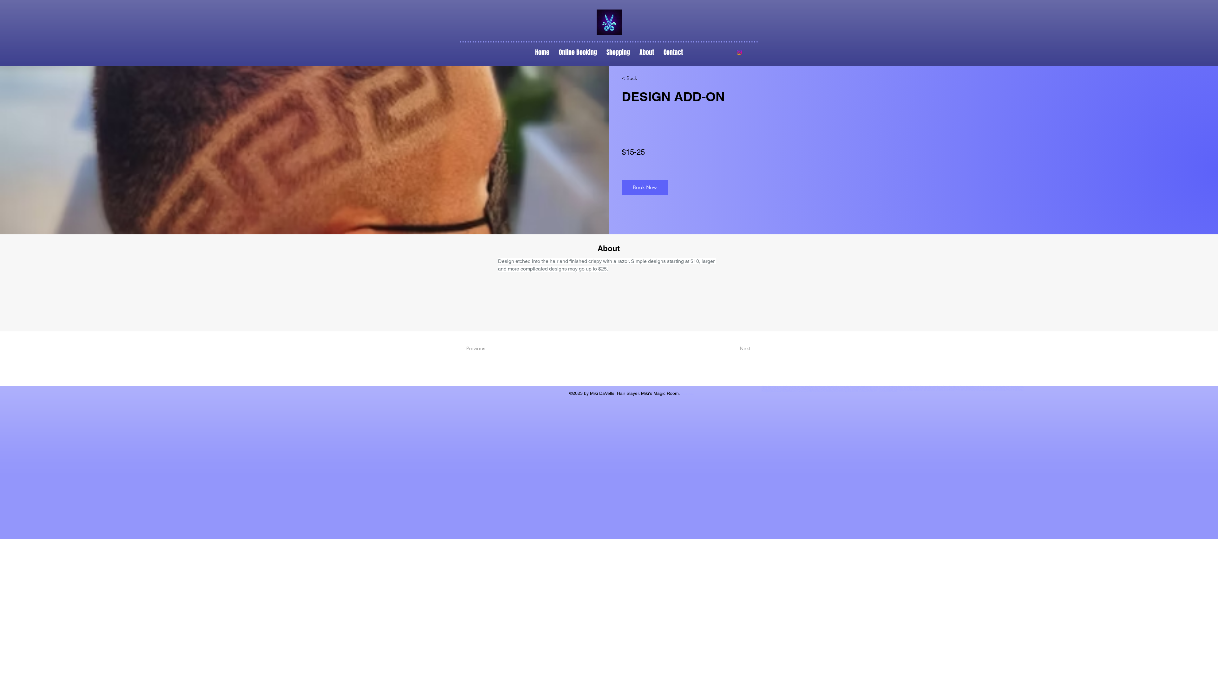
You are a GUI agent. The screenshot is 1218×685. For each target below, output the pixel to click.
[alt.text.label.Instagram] (739, 52)
